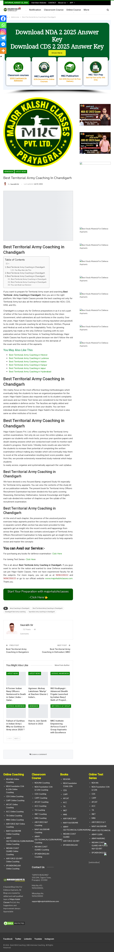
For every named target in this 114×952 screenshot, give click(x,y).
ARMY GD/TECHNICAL (101, 830)
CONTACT (52, 3)
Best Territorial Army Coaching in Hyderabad (30, 371)
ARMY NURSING (98, 838)
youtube (38, 939)
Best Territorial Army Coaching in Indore (28, 361)
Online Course (73, 9)
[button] (57, 55)
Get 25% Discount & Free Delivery (70, 80)
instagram (49, 939)
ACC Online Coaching (14, 811)
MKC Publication (70, 75)
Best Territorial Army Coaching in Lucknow (29, 358)
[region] (57, 57)
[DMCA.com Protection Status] (14, 923)
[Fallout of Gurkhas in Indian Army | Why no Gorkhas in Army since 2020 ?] (16, 711)
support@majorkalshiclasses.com (45, 901)
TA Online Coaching (14, 815)
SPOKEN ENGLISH (70, 845)
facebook (7, 939)
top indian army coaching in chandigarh (42, 612)
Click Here (57, 553)
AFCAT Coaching (41, 802)
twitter (18, 939)
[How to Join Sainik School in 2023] (38, 711)
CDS (65, 790)
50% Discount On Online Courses (44, 80)
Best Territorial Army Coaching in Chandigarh (26, 267)
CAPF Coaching (41, 798)
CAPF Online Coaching (15, 800)
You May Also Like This (23, 270)
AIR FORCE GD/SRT (71, 841)
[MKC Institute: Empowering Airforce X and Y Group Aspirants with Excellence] (60, 711)
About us (62, 3)
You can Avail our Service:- (21, 285)
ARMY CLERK (97, 834)
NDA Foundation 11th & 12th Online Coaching (15, 789)
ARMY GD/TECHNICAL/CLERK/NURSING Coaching (48, 839)
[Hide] (1, 56)
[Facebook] (3, 18)
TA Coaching (40, 810)
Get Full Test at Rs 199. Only (95, 78)
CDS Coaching (40, 794)
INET (65, 810)
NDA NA (95, 783)
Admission (8, 172)
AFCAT (66, 798)
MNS (65, 814)
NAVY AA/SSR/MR (70, 823)
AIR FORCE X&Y (70, 818)
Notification (35, 9)
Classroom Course (53, 9)
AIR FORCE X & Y (99, 822)
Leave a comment (39, 754)
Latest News (20, 172)
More (86, 9)
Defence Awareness (60, 673)
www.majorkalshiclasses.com (59, 578)
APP (71, 3)
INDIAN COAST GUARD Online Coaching (12, 851)
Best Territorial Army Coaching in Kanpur (28, 365)
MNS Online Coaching (15, 820)
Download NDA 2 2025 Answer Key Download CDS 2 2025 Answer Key (57, 39)
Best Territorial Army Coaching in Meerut (28, 355)
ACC (65, 802)
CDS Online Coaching (14, 796)
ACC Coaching (40, 806)
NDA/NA (66, 779)
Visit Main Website (38, 3)
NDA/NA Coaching (42, 783)
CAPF (65, 794)
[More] (3, 50)
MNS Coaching (40, 818)
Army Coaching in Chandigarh (19, 608)
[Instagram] (3, 31)
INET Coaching (41, 814)
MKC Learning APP (44, 76)
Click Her (30, 559)
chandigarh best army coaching (15, 612)
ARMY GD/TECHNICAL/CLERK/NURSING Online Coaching (20, 841)
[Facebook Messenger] (3, 44)
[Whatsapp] (3, 25)
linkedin (28, 939)
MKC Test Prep (95, 74)
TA (64, 806)
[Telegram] (3, 38)
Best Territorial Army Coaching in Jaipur (27, 368)
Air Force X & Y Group (60, 706)
